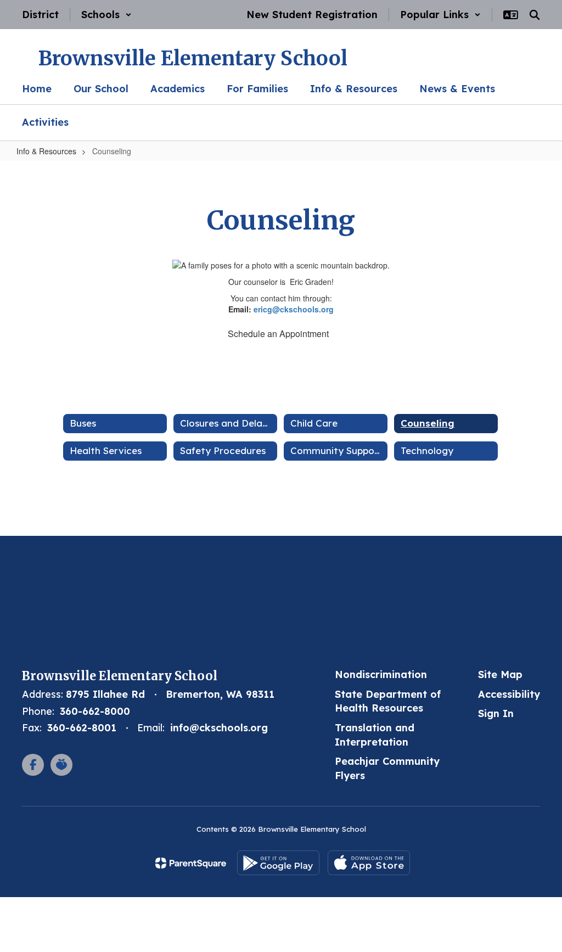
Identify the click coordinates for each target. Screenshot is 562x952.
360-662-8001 (81, 727)
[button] (106, 14)
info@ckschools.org (219, 727)
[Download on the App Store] (369, 862)
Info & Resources (46, 150)
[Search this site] (534, 14)
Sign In (496, 713)
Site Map (500, 674)
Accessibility (509, 694)
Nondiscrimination (381, 674)
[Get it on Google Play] (278, 862)
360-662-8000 (95, 711)
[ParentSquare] (191, 863)
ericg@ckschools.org (294, 309)
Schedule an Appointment (278, 333)
